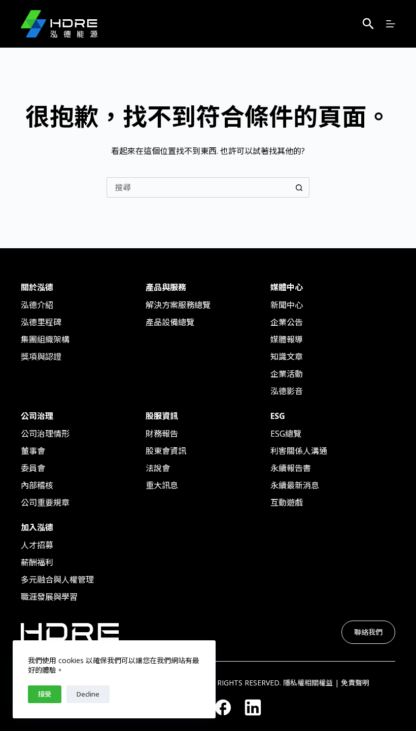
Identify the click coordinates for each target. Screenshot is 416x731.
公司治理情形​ (45, 433)
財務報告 (162, 433)
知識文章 (286, 356)
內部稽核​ (37, 485)
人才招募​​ (37, 545)
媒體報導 (286, 339)
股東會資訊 (166, 450)
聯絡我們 (368, 632)
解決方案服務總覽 (178, 305)
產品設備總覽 (170, 322)
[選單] (390, 23)
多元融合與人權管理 (57, 579)
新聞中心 (286, 305)
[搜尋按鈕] (299, 187)
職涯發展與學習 (49, 596)
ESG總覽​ (285, 433)
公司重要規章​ (45, 502)
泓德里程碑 (41, 322)
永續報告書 (290, 468)
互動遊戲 (286, 502)
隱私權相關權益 (308, 682)
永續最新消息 (294, 485)
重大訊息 (162, 485)
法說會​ (158, 468)
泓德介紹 (37, 305)
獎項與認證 (41, 356)
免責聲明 (355, 682)
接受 (44, 694)
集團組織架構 (45, 339)
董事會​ (33, 450)
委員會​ (33, 468)
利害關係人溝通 (298, 450)
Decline (88, 694)
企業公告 (286, 322)
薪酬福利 (37, 562)
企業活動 (286, 373)
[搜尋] (368, 23)
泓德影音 (286, 391)
